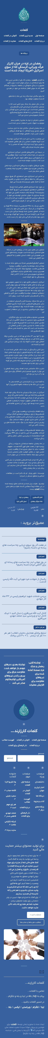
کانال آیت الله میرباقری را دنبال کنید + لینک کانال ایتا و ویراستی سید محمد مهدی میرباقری (25, 616)
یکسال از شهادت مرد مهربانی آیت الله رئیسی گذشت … (24, 580)
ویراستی (26, 1007)
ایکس (17, 1007)
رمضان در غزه (23, 497)
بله (9, 1007)
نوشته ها (41, 539)
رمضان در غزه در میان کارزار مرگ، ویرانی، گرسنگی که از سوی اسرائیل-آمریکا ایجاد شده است (24, 67)
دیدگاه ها (24, 53)
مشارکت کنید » (35, 915)
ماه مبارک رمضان (36, 501)
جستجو (41, 753)
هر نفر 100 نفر (39, 627)
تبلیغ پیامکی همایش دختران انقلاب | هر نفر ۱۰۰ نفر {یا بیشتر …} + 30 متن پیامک (25, 634)
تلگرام (36, 1007)
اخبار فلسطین (37, 497)
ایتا (42, 1007)
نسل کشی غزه (21, 501)
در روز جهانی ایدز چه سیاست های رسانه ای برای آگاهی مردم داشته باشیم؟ (25, 563)
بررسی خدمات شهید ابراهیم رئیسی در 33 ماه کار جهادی (24, 597)
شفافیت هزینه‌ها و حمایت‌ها (30, 922)
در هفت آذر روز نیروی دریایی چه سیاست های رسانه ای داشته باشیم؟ (24, 546)
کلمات (24, 30)
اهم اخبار (41, 556)
